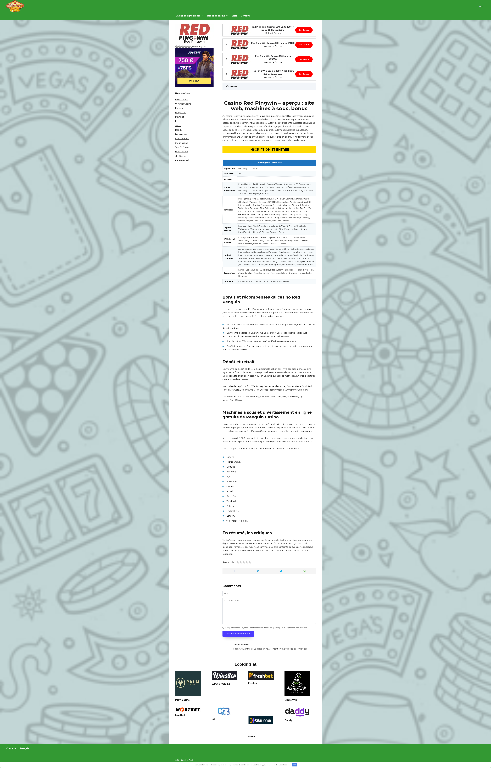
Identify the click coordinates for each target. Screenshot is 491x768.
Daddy (178, 130)
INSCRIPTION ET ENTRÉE (269, 149)
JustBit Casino (182, 147)
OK (294, 765)
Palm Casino (181, 99)
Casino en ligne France (188, 16)
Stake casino (181, 143)
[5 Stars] (189, 46)
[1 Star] (176, 46)
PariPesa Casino (183, 160)
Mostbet (179, 117)
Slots (234, 16)
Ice (176, 121)
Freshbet (180, 108)
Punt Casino (181, 151)
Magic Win (180, 112)
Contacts (245, 16)
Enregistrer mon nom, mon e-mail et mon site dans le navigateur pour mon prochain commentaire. (266, 628)
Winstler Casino (183, 104)
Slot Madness (182, 138)
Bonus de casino (216, 16)
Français (24, 748)
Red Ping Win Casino (248, 168)
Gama (178, 125)
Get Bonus (304, 30)
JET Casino (180, 156)
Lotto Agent (181, 134)
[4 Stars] (185, 46)
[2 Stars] (179, 46)
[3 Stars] (182, 46)
